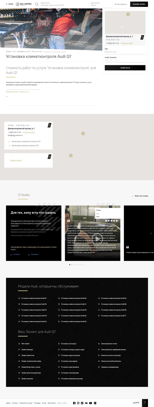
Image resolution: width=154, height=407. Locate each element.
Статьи (15, 403)
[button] (122, 26)
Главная (8, 51)
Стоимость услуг (26, 403)
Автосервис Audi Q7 (23, 51)
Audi (14, 51)
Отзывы (37, 403)
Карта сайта (62, 403)
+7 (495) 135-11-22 (112, 43)
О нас (44, 403)
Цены (8, 403)
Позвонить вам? (127, 43)
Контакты (52, 403)
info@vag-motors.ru (15, 135)
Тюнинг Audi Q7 (37, 51)
